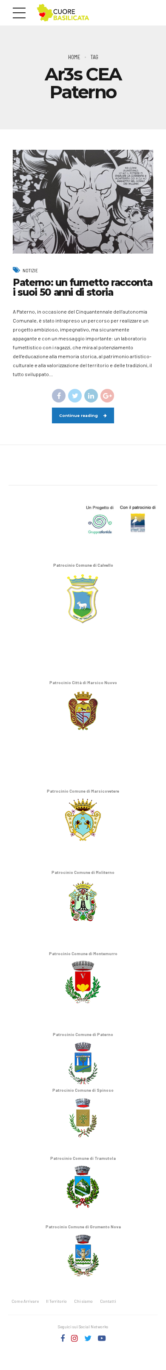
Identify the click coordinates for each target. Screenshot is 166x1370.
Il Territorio (56, 1301)
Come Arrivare (25, 1301)
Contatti (108, 1301)
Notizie (30, 270)
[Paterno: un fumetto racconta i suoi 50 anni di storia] (83, 202)
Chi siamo (83, 1301)
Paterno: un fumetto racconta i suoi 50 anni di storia (82, 287)
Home (74, 57)
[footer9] (83, 518)
